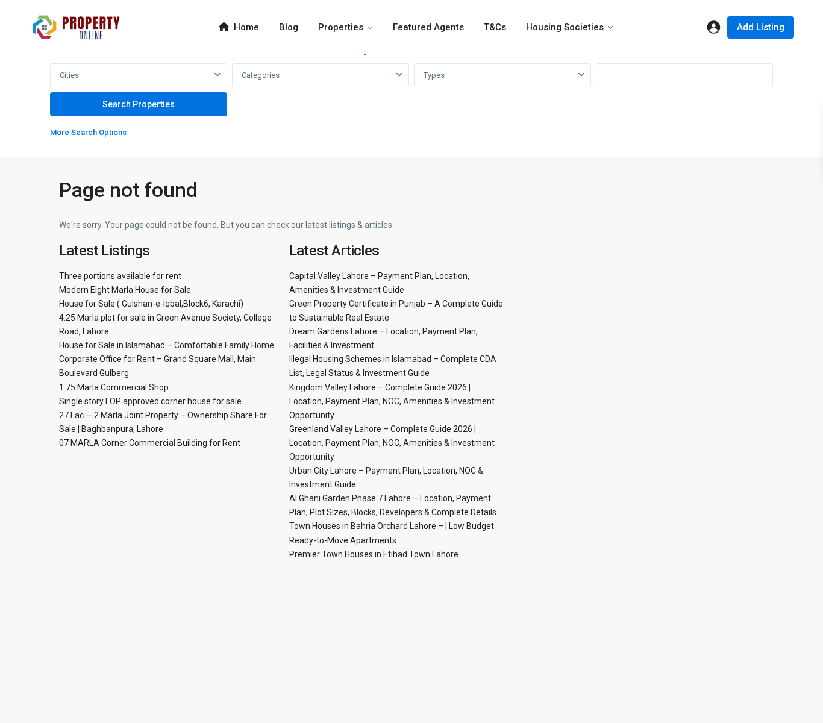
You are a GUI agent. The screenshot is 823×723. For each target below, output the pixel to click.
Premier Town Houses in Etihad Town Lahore (373, 554)
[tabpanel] (411, 103)
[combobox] (138, 75)
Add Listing (760, 27)
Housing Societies (565, 27)
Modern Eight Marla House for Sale (125, 290)
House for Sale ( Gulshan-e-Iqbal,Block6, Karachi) (151, 303)
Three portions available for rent (120, 276)
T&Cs (495, 27)
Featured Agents (428, 27)
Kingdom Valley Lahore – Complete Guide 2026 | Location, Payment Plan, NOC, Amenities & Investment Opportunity (392, 401)
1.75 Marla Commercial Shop (114, 387)
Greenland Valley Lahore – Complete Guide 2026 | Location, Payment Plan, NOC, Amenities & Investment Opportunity (392, 443)
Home (246, 27)
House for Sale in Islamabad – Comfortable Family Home (166, 345)
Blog (288, 27)
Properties (340, 27)
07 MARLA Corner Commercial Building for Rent (149, 443)
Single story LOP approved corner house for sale (150, 401)
